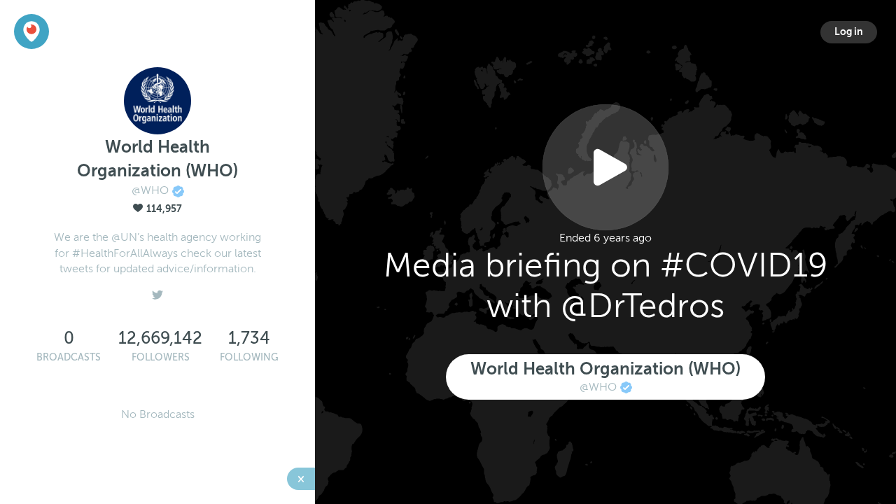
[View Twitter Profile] (157, 291)
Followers (161, 357)
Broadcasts (68, 357)
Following (249, 357)
